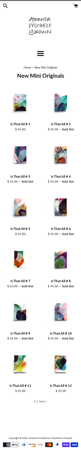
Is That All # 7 (20, 281)
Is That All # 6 (61, 229)
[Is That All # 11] (20, 364)
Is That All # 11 (20, 386)
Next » (43, 401)
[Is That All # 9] (20, 311)
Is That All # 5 (20, 229)
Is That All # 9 (20, 333)
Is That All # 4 (61, 176)
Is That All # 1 (20, 124)
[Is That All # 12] (60, 364)
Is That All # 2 (61, 124)
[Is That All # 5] (20, 207)
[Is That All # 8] (60, 259)
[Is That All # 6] (60, 207)
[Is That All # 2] (60, 102)
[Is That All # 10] (60, 311)
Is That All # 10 (61, 333)
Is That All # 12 (61, 386)
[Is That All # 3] (20, 154)
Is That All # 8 (61, 281)
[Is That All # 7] (20, 259)
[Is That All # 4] (60, 154)
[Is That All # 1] (20, 102)
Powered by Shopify (61, 438)
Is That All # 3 (20, 176)
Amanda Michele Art (39, 438)
